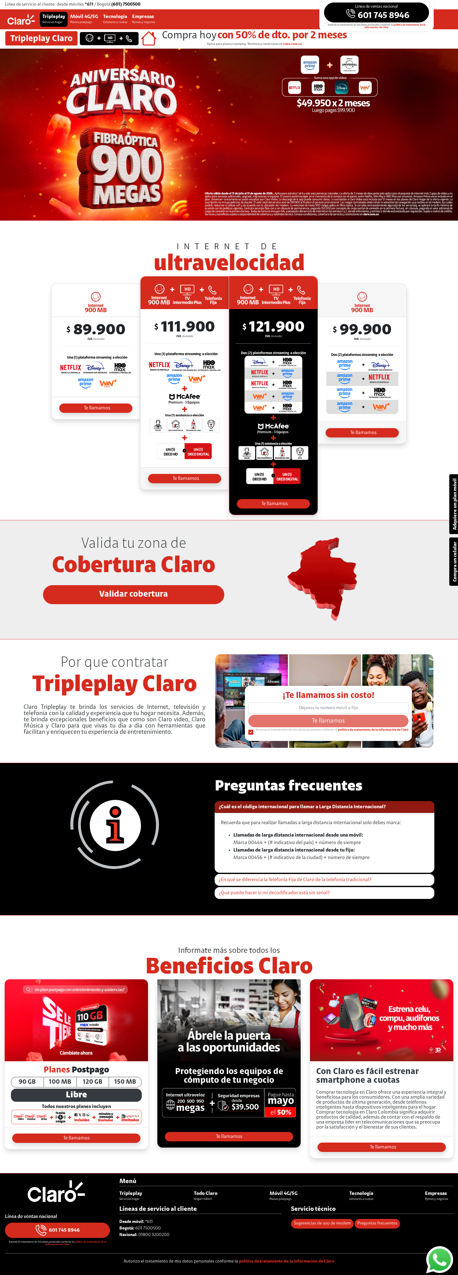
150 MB (125, 1082)
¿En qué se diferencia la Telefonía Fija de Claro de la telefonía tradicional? (295, 879)
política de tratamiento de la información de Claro (373, 730)
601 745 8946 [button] (64, 1230)
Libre (76, 1095)
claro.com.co (292, 44)
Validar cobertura (133, 594)
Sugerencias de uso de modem (322, 1223)
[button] (376, 12)
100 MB (60, 1082)
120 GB (93, 1082)
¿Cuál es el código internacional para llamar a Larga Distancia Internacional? (302, 807)
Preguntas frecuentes (377, 1223)
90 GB (27, 1082)
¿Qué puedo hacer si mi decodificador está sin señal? (274, 893)
